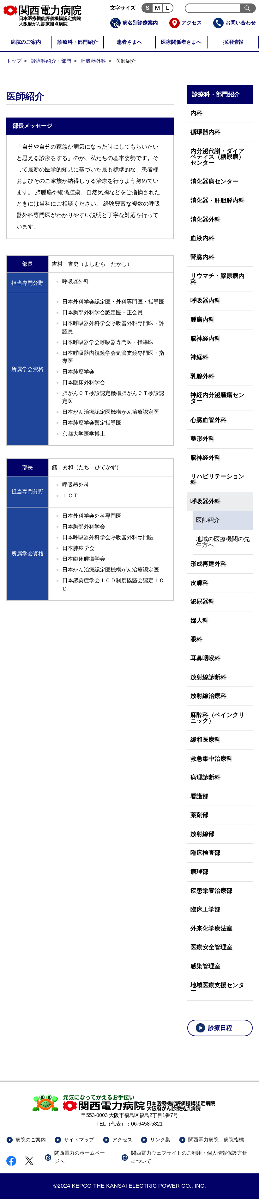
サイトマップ (79, 1139)
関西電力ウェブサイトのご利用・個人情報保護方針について (189, 1157)
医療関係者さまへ (181, 42)
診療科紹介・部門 (51, 61)
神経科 (199, 357)
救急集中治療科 (211, 758)
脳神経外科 (205, 457)
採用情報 (233, 42)
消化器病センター (214, 181)
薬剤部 (199, 815)
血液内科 (202, 238)
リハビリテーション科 (217, 479)
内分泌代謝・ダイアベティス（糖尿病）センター (217, 157)
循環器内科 (205, 132)
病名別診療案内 (140, 22)
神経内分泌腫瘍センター (217, 398)
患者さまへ (129, 42)
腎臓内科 (202, 257)
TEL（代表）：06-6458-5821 (129, 1124)
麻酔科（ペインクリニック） (217, 718)
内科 (196, 113)
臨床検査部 (205, 852)
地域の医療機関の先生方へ (223, 542)
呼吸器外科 (93, 61)
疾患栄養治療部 (211, 890)
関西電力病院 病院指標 (216, 1139)
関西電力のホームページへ (79, 1157)
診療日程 (220, 1027)
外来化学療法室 (211, 928)
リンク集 (160, 1139)
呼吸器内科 (205, 300)
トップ (13, 61)
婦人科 (199, 620)
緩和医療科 (205, 739)
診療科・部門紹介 (77, 42)
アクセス (192, 22)
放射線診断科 (208, 677)
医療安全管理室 (211, 947)
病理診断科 (205, 777)
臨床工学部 (205, 909)
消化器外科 (205, 219)
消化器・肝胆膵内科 (217, 200)
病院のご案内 (26, 42)
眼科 (196, 639)
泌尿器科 (202, 601)
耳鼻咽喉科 (205, 658)
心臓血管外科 (208, 420)
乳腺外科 (202, 376)
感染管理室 (205, 966)
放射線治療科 (208, 696)
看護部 (199, 796)
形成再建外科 (208, 563)
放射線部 (202, 834)
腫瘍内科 (202, 319)
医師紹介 (208, 520)
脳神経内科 (205, 338)
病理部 (199, 871)
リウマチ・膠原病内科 (217, 278)
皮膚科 (199, 582)
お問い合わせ (241, 22)
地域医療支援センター (217, 988)
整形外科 (202, 438)
